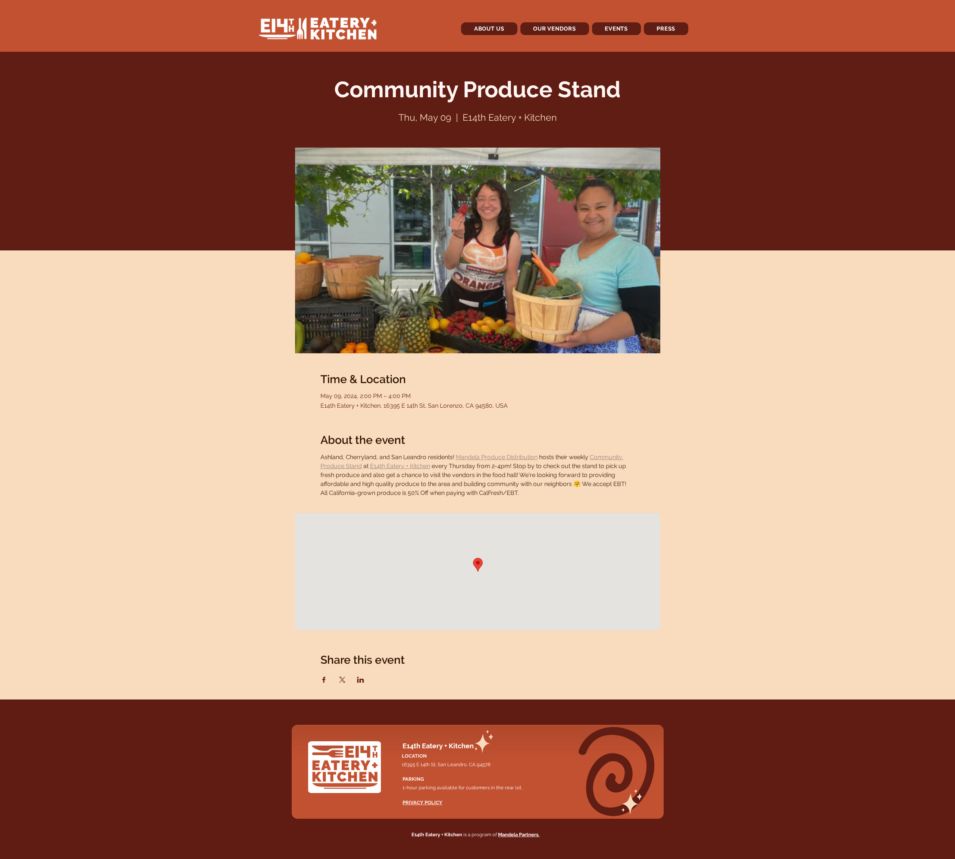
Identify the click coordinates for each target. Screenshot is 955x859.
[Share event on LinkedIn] (360, 680)
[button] (554, 28)
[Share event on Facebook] (324, 680)
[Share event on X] (342, 680)
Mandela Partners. (518, 834)
